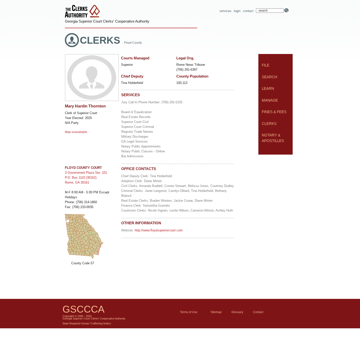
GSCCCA (83, 309)
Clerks (101, 40)
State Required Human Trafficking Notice (86, 323)
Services (225, 11)
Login (237, 11)
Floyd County (133, 42)
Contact (248, 11)
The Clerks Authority (83, 11)
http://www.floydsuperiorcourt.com (159, 230)
